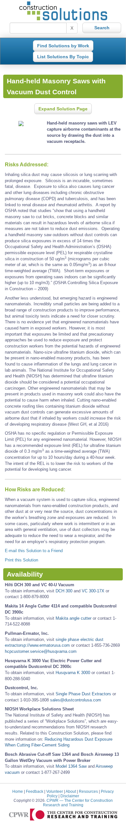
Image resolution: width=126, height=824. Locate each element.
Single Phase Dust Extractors (83, 693)
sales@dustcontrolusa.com (75, 700)
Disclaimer (69, 796)
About (71, 791)
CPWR (78, 802)
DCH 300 (64, 590)
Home (17, 791)
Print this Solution (21, 560)
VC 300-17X (93, 590)
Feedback (34, 791)
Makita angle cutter (73, 618)
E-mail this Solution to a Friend (34, 550)
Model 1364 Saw (71, 766)
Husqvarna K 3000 (73, 672)
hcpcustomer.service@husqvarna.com (41, 651)
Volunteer (54, 791)
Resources (88, 791)
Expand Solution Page (63, 108)
